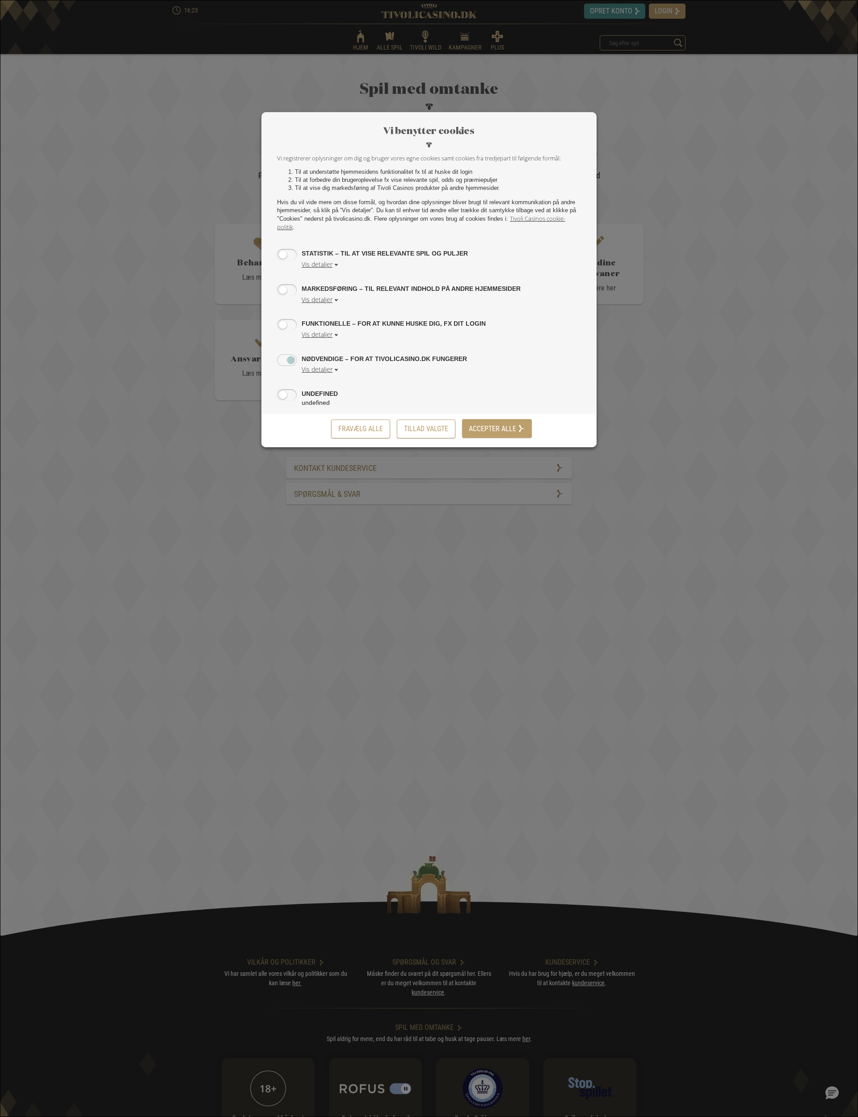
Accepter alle (492, 428)
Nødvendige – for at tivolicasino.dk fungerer (384, 358)
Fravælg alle (360, 428)
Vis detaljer (317, 264)
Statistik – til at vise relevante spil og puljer (385, 253)
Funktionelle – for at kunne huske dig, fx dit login (394, 323)
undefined (320, 393)
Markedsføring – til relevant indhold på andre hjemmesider (411, 288)
